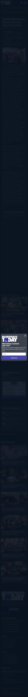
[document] (14, 348)
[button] (25, 336)
